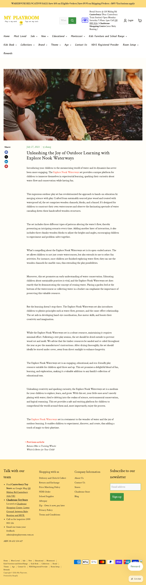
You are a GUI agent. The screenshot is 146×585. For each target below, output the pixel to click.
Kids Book (9, 45)
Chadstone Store (82, 491)
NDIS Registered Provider (105, 45)
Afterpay (43, 500)
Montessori (77, 36)
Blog (77, 496)
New (44, 36)
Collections (27, 45)
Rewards (8, 53)
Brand (42, 45)
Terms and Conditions (49, 514)
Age (67, 45)
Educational (58, 36)
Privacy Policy (46, 510)
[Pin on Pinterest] (6, 166)
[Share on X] (6, 157)
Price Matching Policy (49, 487)
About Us (79, 478)
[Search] (72, 20)
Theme (55, 45)
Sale (33, 36)
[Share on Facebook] (6, 152)
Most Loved (20, 36)
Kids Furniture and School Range (107, 36)
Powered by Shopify (11, 576)
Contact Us (81, 45)
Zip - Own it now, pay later (52, 505)
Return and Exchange (49, 482)
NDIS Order (44, 491)
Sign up (116, 497)
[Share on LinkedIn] (6, 161)
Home (7, 36)
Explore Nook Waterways (66, 172)
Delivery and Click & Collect (52, 478)
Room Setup (130, 45)
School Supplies (46, 496)
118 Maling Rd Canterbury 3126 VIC (18, 492)
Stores (77, 487)
